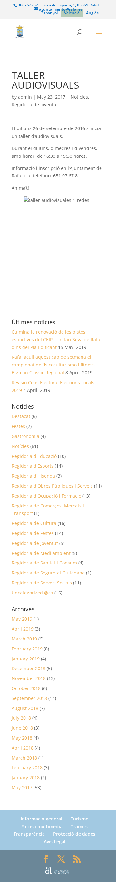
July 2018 (21, 718)
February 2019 (27, 649)
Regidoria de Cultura (34, 523)
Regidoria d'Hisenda (33, 476)
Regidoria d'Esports (32, 466)
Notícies (79, 97)
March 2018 (24, 758)
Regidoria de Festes (33, 533)
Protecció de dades (74, 834)
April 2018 (23, 748)
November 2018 (29, 678)
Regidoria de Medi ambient (41, 553)
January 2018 (26, 777)
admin (25, 97)
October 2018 (26, 688)
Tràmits (79, 826)
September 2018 (29, 698)
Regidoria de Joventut (35, 104)
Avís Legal (54, 842)
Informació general (41, 819)
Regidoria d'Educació (34, 456)
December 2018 (28, 668)
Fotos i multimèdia (42, 826)
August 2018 (25, 708)
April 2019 (23, 629)
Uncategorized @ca (32, 593)
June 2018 (22, 728)
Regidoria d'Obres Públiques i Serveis (52, 486)
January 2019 (26, 659)
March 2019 (24, 639)
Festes (18, 426)
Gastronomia (25, 436)
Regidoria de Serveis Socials (42, 583)
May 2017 (22, 787)
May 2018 (22, 738)
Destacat (21, 416)
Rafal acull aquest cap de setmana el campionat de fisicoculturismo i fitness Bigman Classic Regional (53, 364)
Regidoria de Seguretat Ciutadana (48, 573)
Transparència (29, 834)
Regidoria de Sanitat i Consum (44, 563)
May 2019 (22, 619)
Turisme (79, 819)
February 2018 (27, 767)
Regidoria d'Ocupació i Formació (46, 496)
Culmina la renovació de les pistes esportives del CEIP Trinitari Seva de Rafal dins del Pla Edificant (57, 339)
